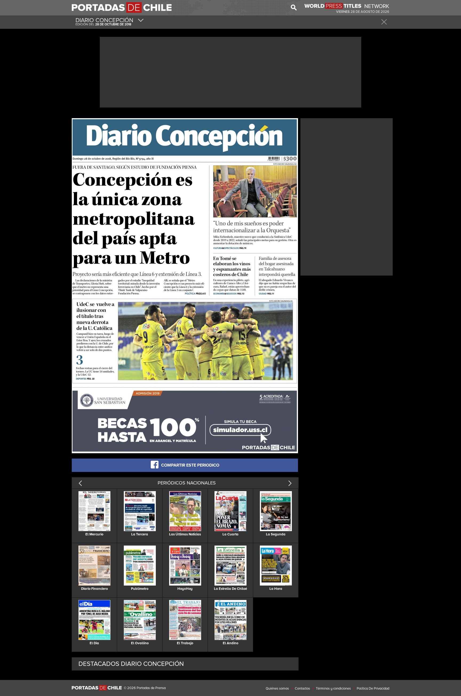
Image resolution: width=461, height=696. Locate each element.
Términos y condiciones (333, 688)
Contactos (302, 688)
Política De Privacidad (373, 688)
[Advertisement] (230, 71)
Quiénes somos (277, 688)
